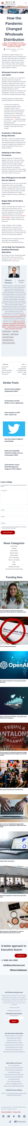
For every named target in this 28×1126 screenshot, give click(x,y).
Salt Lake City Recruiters (14, 1081)
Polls (14, 562)
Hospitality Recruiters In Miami (14, 1042)
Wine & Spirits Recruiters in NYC (14, 1049)
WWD (14, 321)
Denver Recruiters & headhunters (14, 1076)
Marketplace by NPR (14, 325)
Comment (4, 490)
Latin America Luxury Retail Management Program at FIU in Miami (13, 467)
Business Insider (21, 321)
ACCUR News (14, 550)
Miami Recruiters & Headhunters (14, 1070)
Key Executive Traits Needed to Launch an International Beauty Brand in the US (12, 932)
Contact (15, 259)
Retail (23, 45)
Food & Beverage (22, 44)
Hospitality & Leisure (8, 45)
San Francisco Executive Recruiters (14, 1074)
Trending (18, 46)
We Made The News (14, 566)
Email (3, 516)
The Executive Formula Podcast (14, 569)
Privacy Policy (17, 1112)
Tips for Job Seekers (14, 560)
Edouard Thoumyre (11, 49)
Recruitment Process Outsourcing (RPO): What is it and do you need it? (7, 369)
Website (3, 523)
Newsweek (6, 323)
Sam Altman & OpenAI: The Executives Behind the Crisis (13, 681)
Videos (14, 564)
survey (10, 187)
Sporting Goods (11, 46)
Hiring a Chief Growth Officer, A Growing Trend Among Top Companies (13, 717)
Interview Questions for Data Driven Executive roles (13, 896)
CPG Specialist (13, 323)
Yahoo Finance (21, 323)
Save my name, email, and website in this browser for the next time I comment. (14, 527)
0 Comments (14, 50)
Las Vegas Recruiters (14, 1079)
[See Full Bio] (22, 328)
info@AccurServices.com (14, 965)
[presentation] (14, 428)
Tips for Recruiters (14, 557)
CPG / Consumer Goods (13, 42)
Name (3, 510)
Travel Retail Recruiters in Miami (14, 1047)
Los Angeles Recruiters (14, 1072)
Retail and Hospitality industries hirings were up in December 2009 (14, 453)
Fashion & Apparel (12, 44)
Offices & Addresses (18, 970)
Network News (14, 553)
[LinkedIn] (14, 350)
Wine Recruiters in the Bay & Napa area (14, 1051)
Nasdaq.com (5, 325)
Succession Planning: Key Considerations (11, 789)
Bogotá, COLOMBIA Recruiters (14, 1083)
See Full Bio (19, 328)
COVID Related (14, 555)
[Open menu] (25, 3)
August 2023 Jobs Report (7, 861)
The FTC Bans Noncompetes (8, 646)
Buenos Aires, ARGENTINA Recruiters (14, 1086)
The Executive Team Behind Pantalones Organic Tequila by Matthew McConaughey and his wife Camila (13, 754)
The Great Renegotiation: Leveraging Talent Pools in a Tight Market (21, 369)
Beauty (5, 42)
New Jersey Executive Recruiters (14, 1067)
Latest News (14, 546)
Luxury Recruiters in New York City (14, 1044)
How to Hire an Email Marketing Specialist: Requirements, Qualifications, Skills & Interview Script (13, 825)
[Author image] (4, 49)
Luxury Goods (17, 45)
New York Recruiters (14, 1065)
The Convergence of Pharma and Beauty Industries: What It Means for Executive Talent (13, 611)
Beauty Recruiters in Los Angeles (14, 1035)
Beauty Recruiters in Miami (14, 1038)
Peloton (15, 117)
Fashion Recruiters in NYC (14, 1040)
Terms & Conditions (6, 1112)
